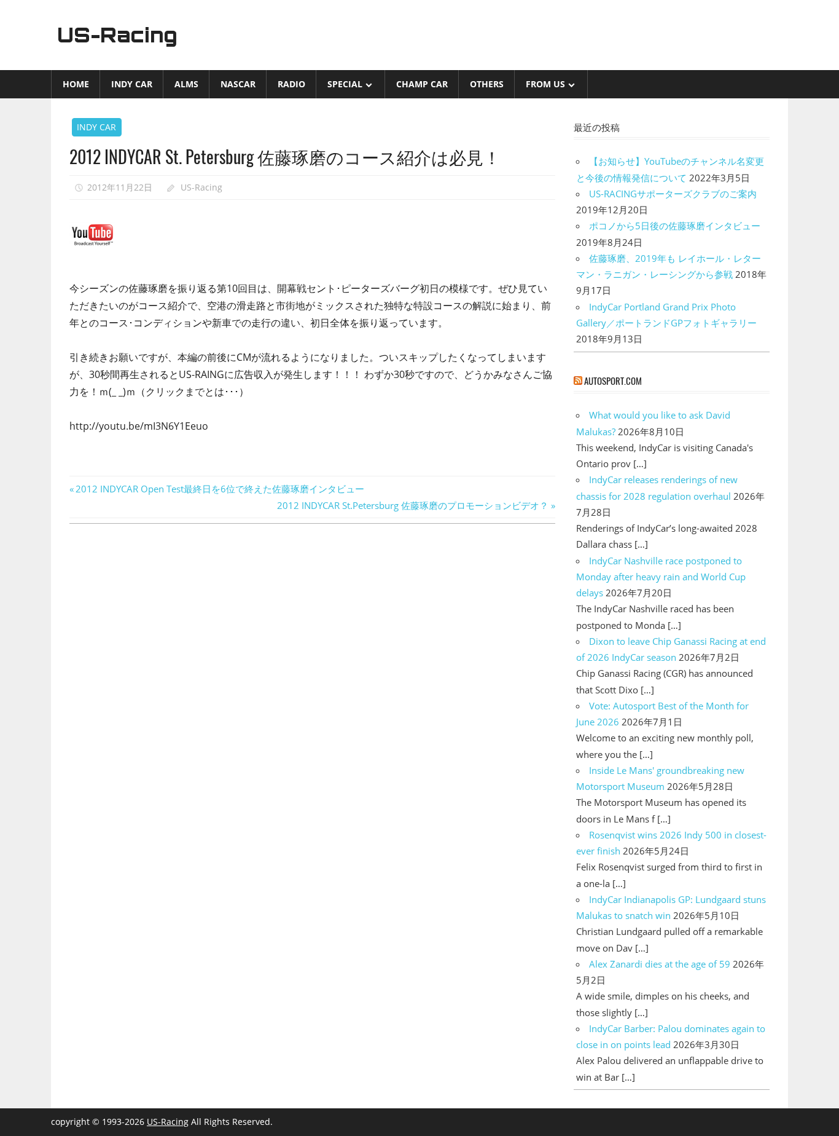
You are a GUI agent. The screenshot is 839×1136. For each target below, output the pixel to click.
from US (545, 84)
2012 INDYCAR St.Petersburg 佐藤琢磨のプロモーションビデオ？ (412, 505)
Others (487, 84)
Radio (291, 84)
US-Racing (117, 35)
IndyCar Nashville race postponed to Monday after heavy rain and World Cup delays (661, 576)
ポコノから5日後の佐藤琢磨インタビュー (674, 225)
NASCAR (238, 84)
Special (344, 84)
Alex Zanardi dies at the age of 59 (659, 964)
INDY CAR (131, 84)
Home (76, 84)
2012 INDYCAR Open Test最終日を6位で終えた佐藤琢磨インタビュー (219, 489)
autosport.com (613, 380)
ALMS (186, 84)
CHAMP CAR (422, 84)
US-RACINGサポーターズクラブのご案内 (673, 193)
